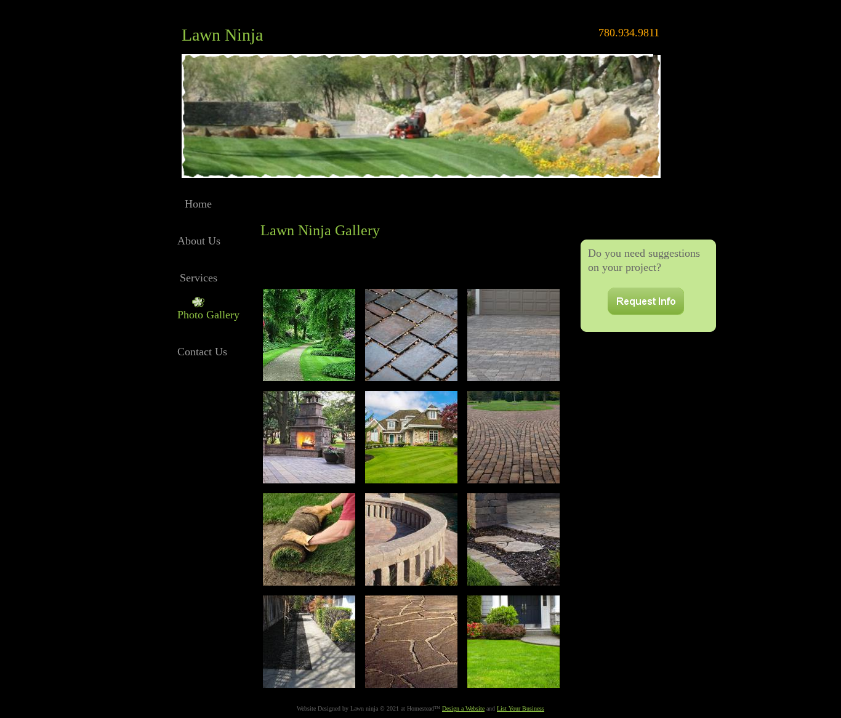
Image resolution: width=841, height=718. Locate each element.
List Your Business (520, 708)
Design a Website (463, 708)
